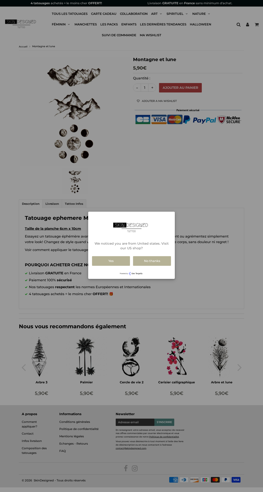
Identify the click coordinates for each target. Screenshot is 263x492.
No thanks (152, 261)
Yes (111, 261)
